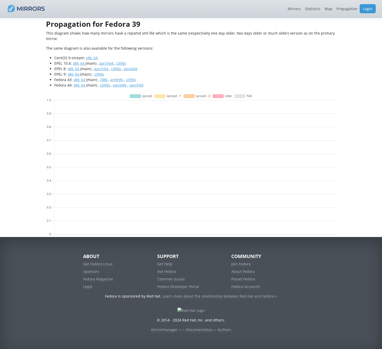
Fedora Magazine (98, 278)
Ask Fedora (166, 271)
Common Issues (171, 278)
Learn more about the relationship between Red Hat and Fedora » (219, 296)
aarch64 (106, 63)
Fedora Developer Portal (178, 286)
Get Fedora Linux (98, 263)
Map (328, 8)
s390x (121, 63)
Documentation (199, 329)
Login (367, 8)
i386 (104, 79)
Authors (224, 329)
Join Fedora (241, 263)
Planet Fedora (243, 278)
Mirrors (294, 8)
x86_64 (92, 57)
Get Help (164, 263)
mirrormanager (164, 329)
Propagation (347, 8)
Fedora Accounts (245, 286)
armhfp (117, 79)
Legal (87, 286)
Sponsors (91, 271)
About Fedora (243, 271)
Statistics (312, 8)
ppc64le (130, 68)
